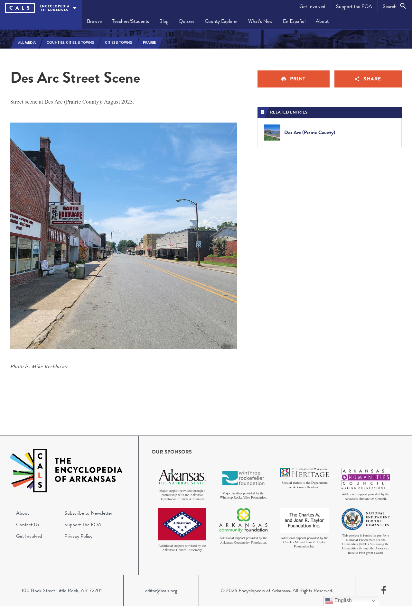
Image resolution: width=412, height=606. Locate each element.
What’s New (260, 21)
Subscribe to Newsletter (88, 513)
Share (372, 79)
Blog (163, 21)
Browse (94, 21)
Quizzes (186, 21)
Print (297, 79)
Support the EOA (354, 6)
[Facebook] (383, 590)
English (342, 600)
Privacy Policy (78, 536)
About (322, 21)
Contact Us (27, 524)
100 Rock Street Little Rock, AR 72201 (62, 590)
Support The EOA (82, 524)
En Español (294, 21)
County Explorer (221, 21)
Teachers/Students (130, 21)
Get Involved (312, 6)
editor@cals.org (161, 590)
